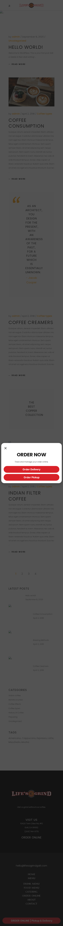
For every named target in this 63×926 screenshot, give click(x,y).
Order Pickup (31, 477)
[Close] (5, 448)
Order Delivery (31, 469)
